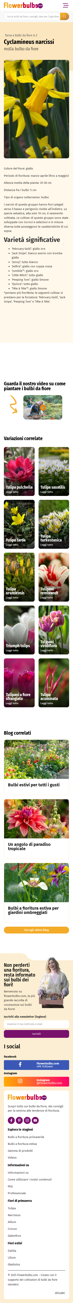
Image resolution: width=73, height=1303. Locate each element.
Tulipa (12, 1208)
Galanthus (14, 1235)
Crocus (12, 1229)
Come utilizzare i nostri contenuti (30, 1179)
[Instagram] (27, 1120)
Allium (12, 1222)
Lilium (12, 1257)
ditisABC (60, 1293)
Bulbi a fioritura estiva (22, 1144)
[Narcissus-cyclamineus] (36, 109)
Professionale (17, 1193)
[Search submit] (64, 16)
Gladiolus (14, 1264)
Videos (12, 1157)
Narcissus (14, 1215)
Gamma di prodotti (20, 1151)
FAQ (10, 1186)
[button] (65, 5)
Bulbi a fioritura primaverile (26, 1137)
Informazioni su (18, 1172)
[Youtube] (35, 1120)
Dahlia (12, 1251)
